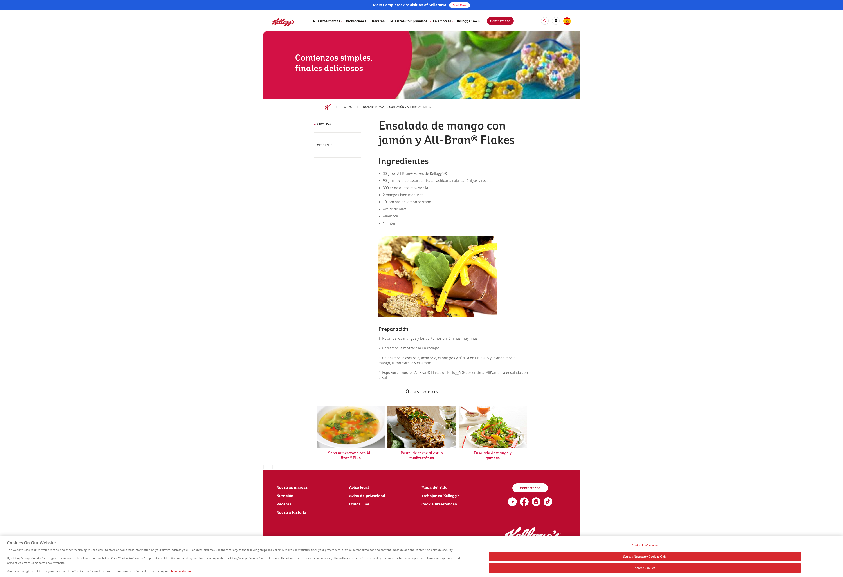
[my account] (556, 21)
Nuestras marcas (326, 21)
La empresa (442, 21)
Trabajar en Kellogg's (440, 496)
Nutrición (285, 496)
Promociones (356, 21)
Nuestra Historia (291, 512)
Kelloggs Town (468, 21)
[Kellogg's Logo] (278, 28)
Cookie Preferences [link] (439, 504)
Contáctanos (500, 21)
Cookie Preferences (645, 545)
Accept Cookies (645, 568)
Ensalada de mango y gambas (493, 455)
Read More (460, 5)
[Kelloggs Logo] (328, 107)
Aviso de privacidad (367, 496)
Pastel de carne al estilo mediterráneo (422, 455)
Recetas (378, 21)
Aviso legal (359, 487)
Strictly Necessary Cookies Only (644, 557)
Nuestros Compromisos (408, 21)
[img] (421, 76)
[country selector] (567, 21)
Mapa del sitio (434, 487)
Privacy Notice (180, 571)
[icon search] (545, 21)
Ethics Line (359, 504)
